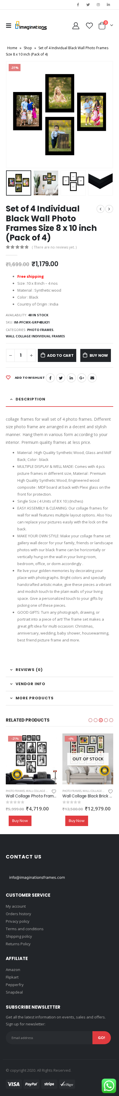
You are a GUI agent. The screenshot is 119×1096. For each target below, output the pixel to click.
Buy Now (99, 355)
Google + (81, 378)
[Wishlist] (89, 26)
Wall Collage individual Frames (35, 336)
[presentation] (13, 114)
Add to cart (60, 355)
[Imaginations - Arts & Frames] (31, 25)
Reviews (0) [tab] (29, 669)
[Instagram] (98, 4)
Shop (28, 47)
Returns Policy (18, 943)
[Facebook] (78, 4)
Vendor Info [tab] (30, 684)
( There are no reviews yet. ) (54, 247)
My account (16, 906)
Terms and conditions (25, 928)
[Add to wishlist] (54, 791)
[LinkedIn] (108, 4)
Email (92, 378)
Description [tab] (30, 399)
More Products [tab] (35, 698)
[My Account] (76, 26)
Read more (103, 743)
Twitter (60, 378)
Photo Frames (40, 330)
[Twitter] (88, 4)
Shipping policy (19, 936)
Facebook (50, 378)
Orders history (18, 913)
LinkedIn (71, 378)
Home (12, 47)
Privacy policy (17, 921)
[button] (90, 720)
